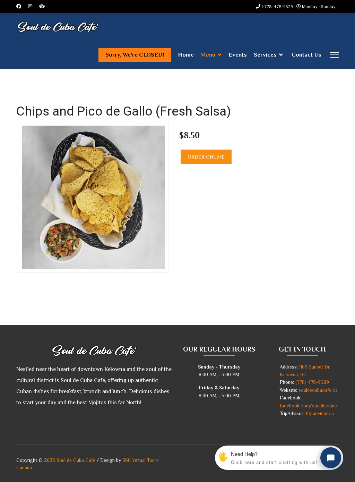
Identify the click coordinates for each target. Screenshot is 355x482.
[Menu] (334, 55)
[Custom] (42, 6)
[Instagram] (30, 6)
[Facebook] (18, 6)
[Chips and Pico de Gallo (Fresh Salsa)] (93, 197)
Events (237, 54)
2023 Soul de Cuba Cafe (69, 460)
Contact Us (306, 54)
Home (186, 54)
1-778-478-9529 (277, 6)
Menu (208, 54)
